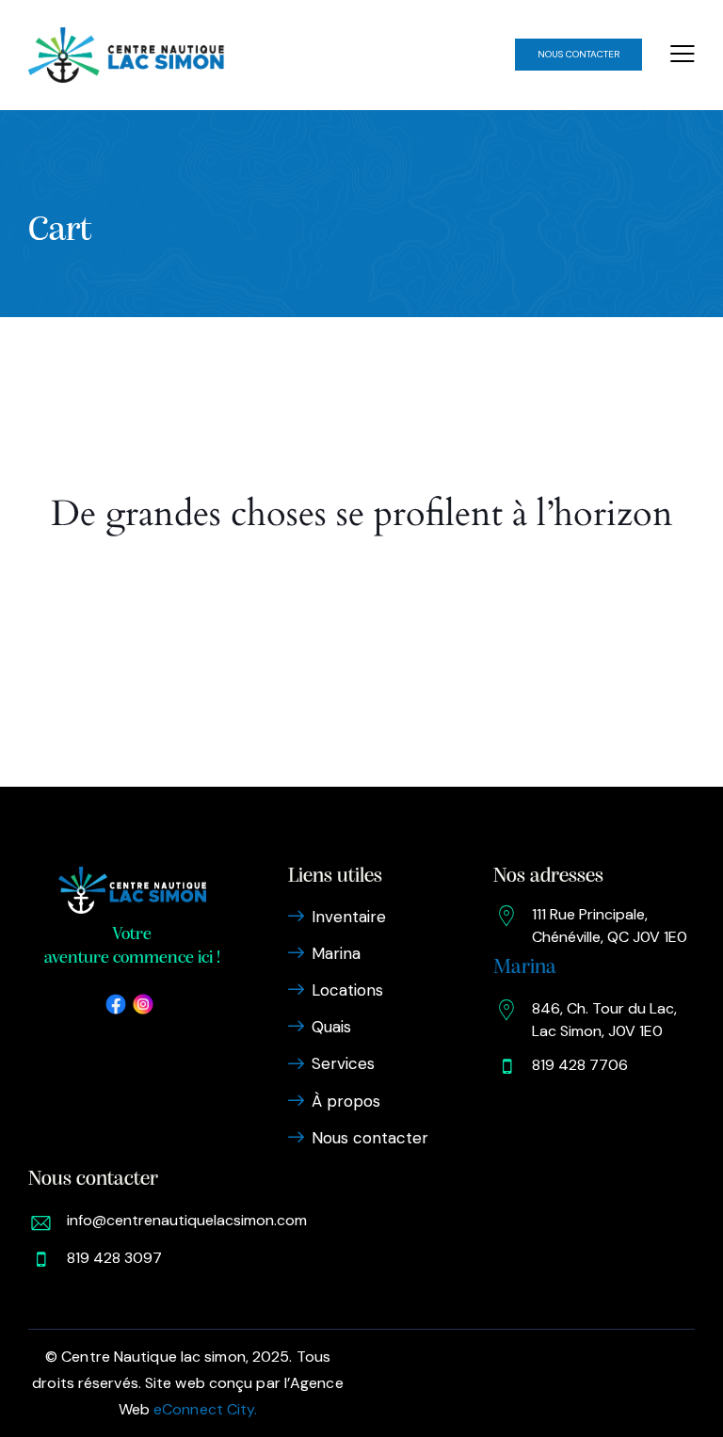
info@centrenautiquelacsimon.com (187, 1220)
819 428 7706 (580, 1065)
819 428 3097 (114, 1258)
